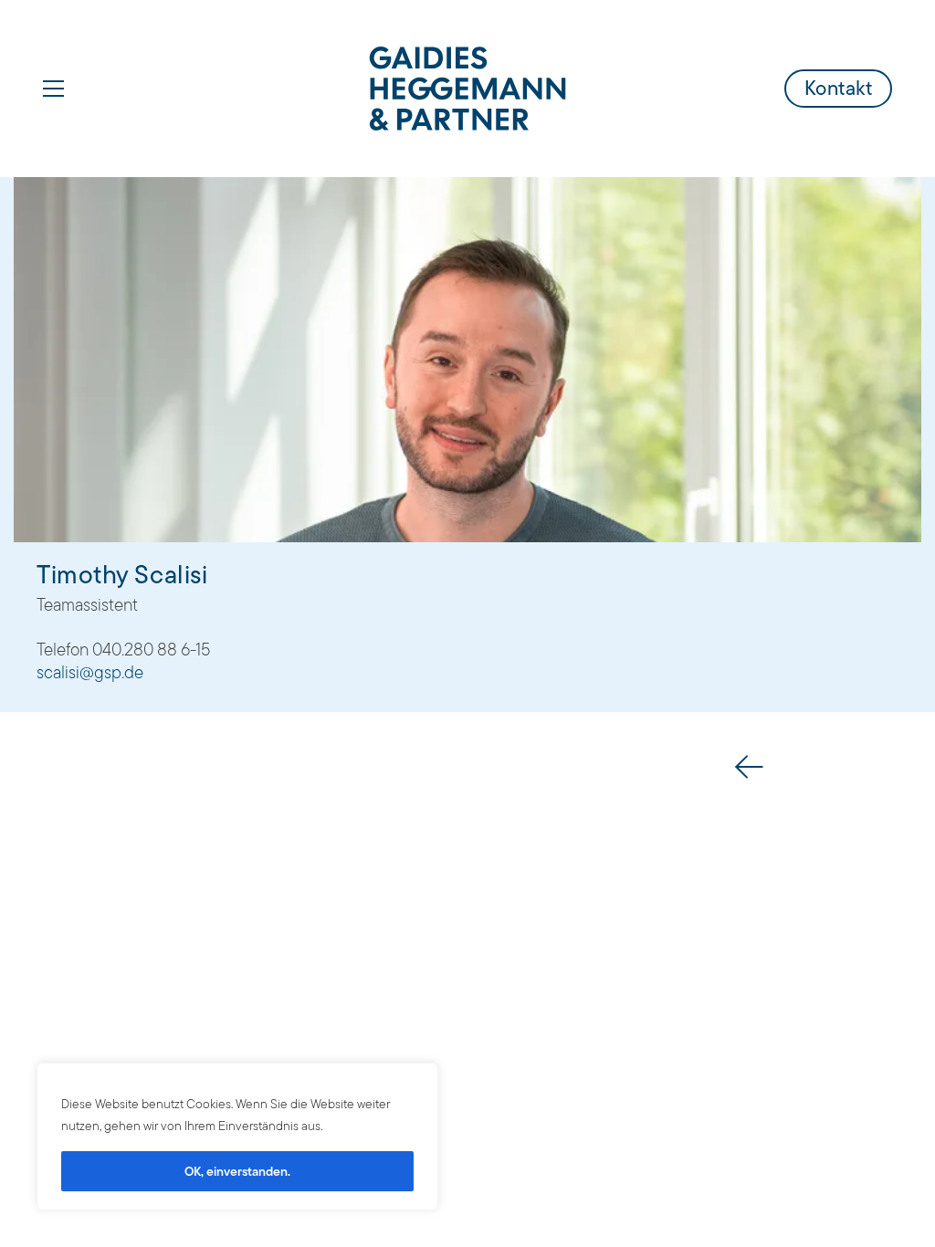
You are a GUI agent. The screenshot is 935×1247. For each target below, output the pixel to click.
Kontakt (838, 87)
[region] (237, 1136)
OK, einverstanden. (237, 1171)
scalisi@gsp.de (90, 673)
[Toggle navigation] (53, 88)
